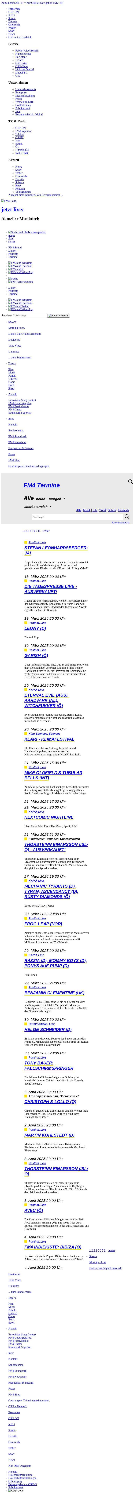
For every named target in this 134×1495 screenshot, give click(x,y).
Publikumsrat (22, 108)
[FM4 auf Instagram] (20, 262)
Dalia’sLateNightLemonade (24, 333)
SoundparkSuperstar (19, 412)
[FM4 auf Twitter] (18, 306)
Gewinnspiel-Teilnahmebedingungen (28, 466)
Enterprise (21, 92)
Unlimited (13, 351)
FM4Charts (15, 409)
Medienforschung (25, 95)
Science (19, 182)
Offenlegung (15, 1481)
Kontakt (12, 424)
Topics (12, 363)
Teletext (19, 134)
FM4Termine (42, 485)
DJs (94, 510)
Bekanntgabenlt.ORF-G (29, 114)
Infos (11, 418)
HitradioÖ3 (22, 149)
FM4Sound (15, 247)
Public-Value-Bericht (26, 50)
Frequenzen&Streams (21, 448)
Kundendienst (23, 53)
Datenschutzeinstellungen (22, 1477)
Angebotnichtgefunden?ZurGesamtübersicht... (35, 194)
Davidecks (14, 339)
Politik (12, 375)
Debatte (12, 21)
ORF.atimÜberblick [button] (20, 37)
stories (11, 241)
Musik (11, 372)
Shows (12, 321)
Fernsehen (14, 8)
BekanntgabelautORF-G (22, 1484)
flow (10, 238)
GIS (17, 75)
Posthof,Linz (37, 542)
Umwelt (12, 378)
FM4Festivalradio (18, 406)
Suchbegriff (7, 315)
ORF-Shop (21, 66)
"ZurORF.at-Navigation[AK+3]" (44, 2)
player (11, 235)
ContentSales (23, 105)
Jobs (17, 111)
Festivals (123, 510)
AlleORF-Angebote (19, 1465)
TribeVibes (14, 345)
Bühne (112, 510)
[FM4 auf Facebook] (20, 266)
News (11, 33)
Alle (78, 510)
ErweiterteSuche (120, 522)
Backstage (21, 56)
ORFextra (21, 63)
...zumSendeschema (20, 357)
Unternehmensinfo (25, 89)
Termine (12, 256)
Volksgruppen (23, 191)
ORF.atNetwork (17, 1406)
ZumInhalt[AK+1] (12, 2)
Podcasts (13, 253)
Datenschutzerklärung (20, 1474)
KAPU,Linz (36, 689)
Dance (12, 250)
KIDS (11, 15)
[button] (27, 232)
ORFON (13, 11)
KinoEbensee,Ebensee (44, 733)
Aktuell (12, 394)
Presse (18, 98)
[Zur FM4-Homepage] (8, 200)
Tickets (19, 59)
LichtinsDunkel (24, 69)
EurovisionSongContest (22, 400)
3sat (17, 140)
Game (11, 381)
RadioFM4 (21, 153)
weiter (46, 530)
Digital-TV (21, 72)
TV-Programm (23, 131)
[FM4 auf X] (16, 269)
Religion (20, 188)
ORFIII (19, 137)
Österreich (14, 24)
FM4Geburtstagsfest (19, 403)
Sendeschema (15, 430)
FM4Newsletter (17, 442)
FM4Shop (14, 460)
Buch (11, 385)
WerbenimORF (24, 101)
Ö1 (17, 146)
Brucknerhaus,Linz (42, 1024)
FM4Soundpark (17, 436)
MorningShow (16, 327)
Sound (12, 18)
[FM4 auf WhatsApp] (20, 272)
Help (18, 185)
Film (10, 369)
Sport (11, 30)
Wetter (12, 27)
